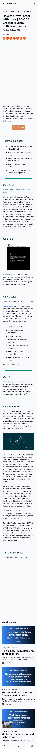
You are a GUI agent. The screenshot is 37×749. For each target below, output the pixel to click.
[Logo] (9, 3)
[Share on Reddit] (21, 38)
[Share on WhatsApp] (24, 38)
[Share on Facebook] (7, 38)
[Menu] (34, 3)
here (17, 365)
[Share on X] (10, 38)
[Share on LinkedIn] (17, 38)
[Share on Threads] (14, 38)
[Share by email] (4, 38)
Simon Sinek (8, 306)
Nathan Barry (8, 274)
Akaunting (7, 382)
